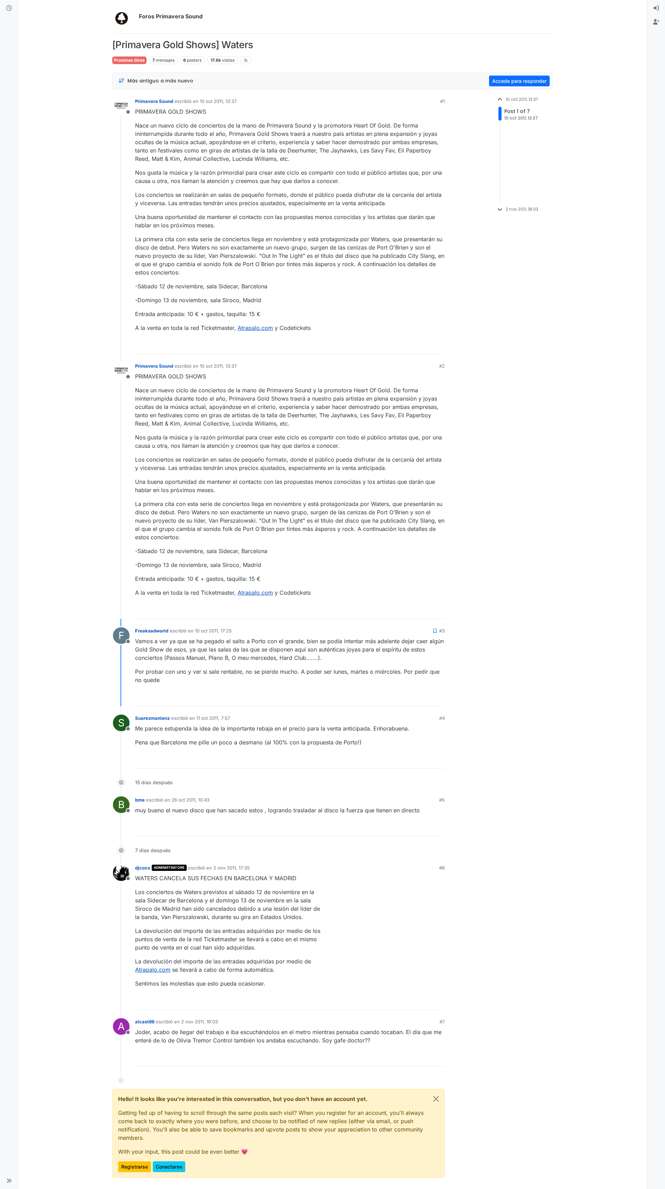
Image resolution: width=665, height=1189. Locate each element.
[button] (9, 1180)
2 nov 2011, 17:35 (231, 868)
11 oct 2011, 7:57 (213, 718)
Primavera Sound (154, 101)
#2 (442, 366)
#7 (442, 1021)
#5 (442, 800)
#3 (442, 630)
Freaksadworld (151, 630)
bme (140, 800)
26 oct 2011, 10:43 (190, 800)
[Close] (436, 1099)
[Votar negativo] (425, 345)
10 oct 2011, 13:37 (218, 101)
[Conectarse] (656, 8)
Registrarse (134, 1167)
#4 (442, 718)
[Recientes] (9, 8)
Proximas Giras (129, 60)
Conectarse (169, 1167)
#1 (442, 101)
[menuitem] (656, 8)
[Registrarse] (656, 22)
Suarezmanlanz (152, 718)
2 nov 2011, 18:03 (199, 1021)
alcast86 (144, 1021)
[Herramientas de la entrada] (439, 345)
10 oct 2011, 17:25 (213, 630)
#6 (442, 868)
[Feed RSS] (245, 60)
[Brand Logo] (124, 16)
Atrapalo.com (255, 327)
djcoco (142, 868)
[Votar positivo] (400, 345)
